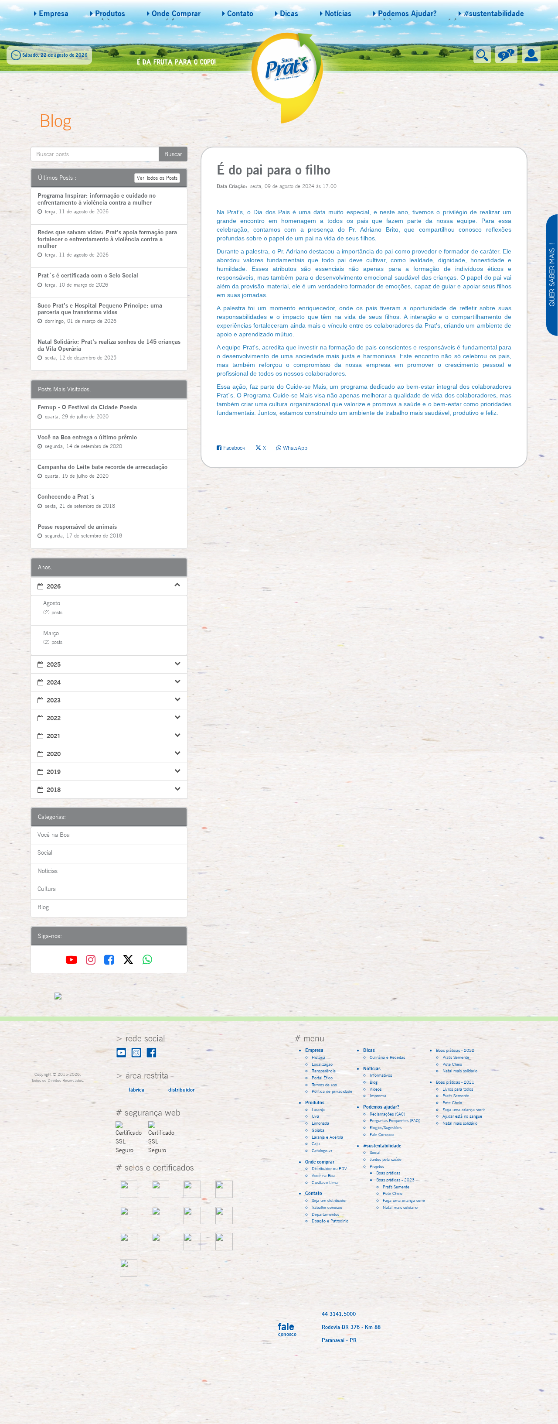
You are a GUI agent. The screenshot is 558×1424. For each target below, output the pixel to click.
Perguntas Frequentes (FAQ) (395, 1120)
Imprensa (378, 1095)
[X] (129, 959)
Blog (374, 1082)
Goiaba (318, 1130)
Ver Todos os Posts (157, 178)
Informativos (381, 1075)
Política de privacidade (332, 1091)
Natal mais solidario (400, 1207)
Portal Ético (322, 1077)
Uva (315, 1116)
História (318, 1057)
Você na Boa (323, 1175)
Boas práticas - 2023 (397, 1179)
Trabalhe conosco (327, 1207)
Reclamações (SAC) (387, 1113)
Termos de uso (324, 1084)
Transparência (324, 1070)
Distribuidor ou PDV (329, 1168)
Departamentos (325, 1214)
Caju (316, 1143)
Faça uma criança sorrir (404, 1200)
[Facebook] (110, 959)
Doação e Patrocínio (330, 1220)
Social (375, 1152)
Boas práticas (388, 1172)
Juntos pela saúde (385, 1159)
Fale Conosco (382, 1134)
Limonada (320, 1123)
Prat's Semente (396, 1186)
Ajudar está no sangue (462, 1116)
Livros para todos (457, 1089)
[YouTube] (73, 959)
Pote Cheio (392, 1193)
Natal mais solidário (459, 1070)
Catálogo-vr (322, 1150)
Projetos (379, 1166)
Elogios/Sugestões (385, 1127)
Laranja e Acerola (327, 1137)
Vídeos (375, 1089)
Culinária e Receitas (387, 1057)
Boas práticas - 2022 (457, 1050)
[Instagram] (92, 959)
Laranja (318, 1109)
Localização (322, 1064)
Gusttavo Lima (325, 1182)
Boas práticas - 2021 (457, 1082)
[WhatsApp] (147, 959)
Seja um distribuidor (329, 1200)
